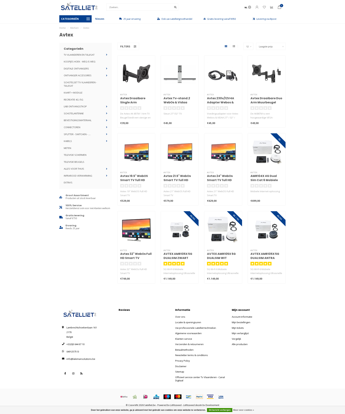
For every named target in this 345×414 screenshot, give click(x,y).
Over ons (180, 316)
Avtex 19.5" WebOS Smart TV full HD (134, 178)
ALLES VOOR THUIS (74, 168)
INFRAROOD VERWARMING (78, 175)
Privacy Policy (182, 360)
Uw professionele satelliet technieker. (196, 327)
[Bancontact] (188, 396)
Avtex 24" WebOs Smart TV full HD (220, 178)
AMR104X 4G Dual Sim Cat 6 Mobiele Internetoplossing (264, 180)
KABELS (68, 141)
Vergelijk (236, 338)
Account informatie (242, 316)
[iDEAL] (145, 396)
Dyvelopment (212, 405)
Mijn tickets (238, 327)
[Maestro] (167, 396)
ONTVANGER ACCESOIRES (77, 75)
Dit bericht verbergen (220, 410)
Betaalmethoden (184, 349)
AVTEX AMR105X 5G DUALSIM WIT (221, 256)
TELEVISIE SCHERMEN (75, 154)
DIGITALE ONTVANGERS (76, 68)
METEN (67, 148)
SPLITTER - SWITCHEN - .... (77, 134)
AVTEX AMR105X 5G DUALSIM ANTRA (264, 256)
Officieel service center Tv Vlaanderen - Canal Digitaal (200, 379)
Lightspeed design (192, 405)
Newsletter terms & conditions (191, 355)
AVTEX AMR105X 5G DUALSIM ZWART (178, 256)
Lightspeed (175, 405)
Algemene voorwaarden (188, 333)
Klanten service (183, 338)
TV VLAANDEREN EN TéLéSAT (79, 54)
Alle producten (240, 344)
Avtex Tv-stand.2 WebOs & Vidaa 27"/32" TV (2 (177, 102)
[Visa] (210, 396)
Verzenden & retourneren (189, 344)
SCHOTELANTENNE (74, 113)
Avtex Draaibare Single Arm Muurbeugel (132, 102)
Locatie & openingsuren (188, 322)
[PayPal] (199, 396)
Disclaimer (181, 366)
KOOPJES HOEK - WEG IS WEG (79, 61)
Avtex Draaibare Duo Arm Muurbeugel (266, 100)
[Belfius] (123, 396)
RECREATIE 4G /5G (73, 99)
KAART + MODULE (73, 92)
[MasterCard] (177, 396)
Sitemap (179, 371)
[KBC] (156, 396)
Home (62, 27)
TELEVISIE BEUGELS (74, 161)
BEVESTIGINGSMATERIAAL (77, 120)
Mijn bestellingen (241, 322)
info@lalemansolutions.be (80, 359)
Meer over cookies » (243, 410)
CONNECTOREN (72, 127)
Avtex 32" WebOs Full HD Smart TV (136, 256)
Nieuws (99, 18)
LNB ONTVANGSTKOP (75, 106)
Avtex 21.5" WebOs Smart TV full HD (177, 178)
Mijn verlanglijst (240, 333)
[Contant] (134, 396)
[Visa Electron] (221, 396)
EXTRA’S (68, 182)
